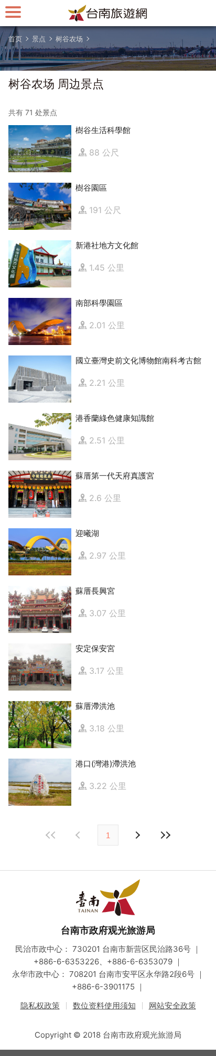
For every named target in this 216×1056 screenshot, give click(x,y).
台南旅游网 (108, 13)
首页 (15, 39)
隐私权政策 (40, 1005)
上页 (136, 835)
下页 (79, 835)
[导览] (13, 12)
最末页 (165, 835)
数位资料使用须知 (104, 1005)
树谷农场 (69, 39)
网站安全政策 (172, 1005)
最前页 (50, 835)
